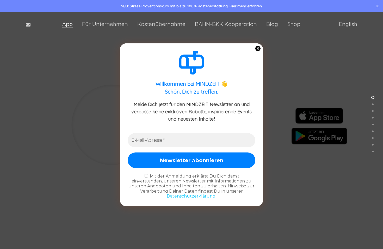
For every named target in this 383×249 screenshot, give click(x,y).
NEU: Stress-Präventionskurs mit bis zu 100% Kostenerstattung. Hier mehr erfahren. (192, 6)
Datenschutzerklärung (191, 195)
